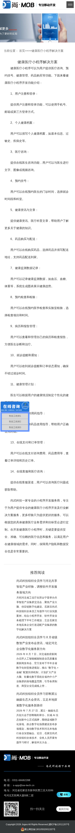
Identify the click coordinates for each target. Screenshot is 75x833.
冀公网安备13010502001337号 (39, 829)
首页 (22, 50)
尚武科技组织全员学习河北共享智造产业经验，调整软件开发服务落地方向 (36, 586)
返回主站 (64, 809)
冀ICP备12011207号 (59, 824)
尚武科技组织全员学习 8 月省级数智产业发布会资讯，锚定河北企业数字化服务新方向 (36, 643)
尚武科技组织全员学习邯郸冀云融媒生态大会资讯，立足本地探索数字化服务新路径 (36, 699)
